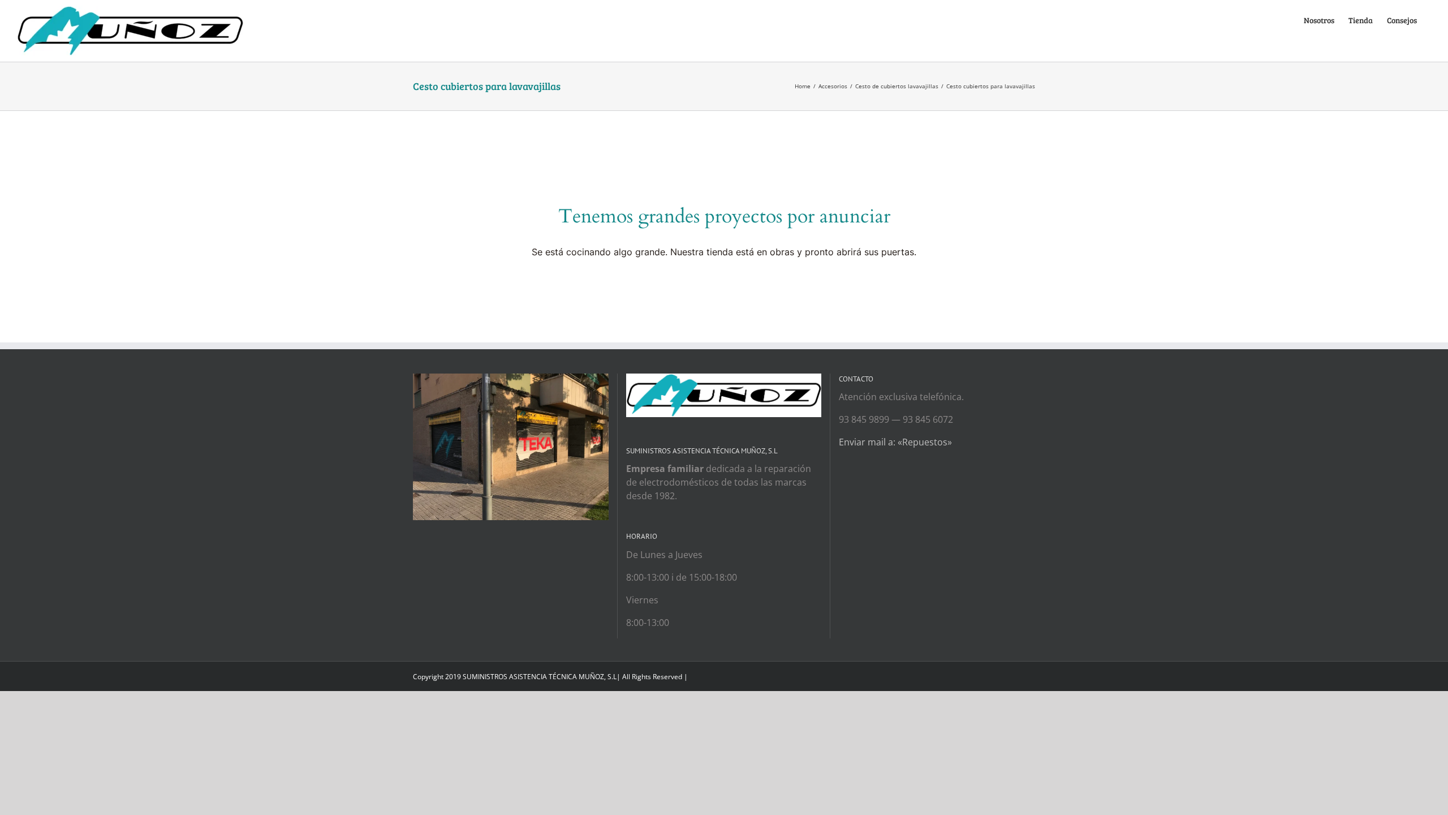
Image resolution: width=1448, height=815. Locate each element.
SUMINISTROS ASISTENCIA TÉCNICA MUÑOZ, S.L (540, 676)
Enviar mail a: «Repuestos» (895, 442)
